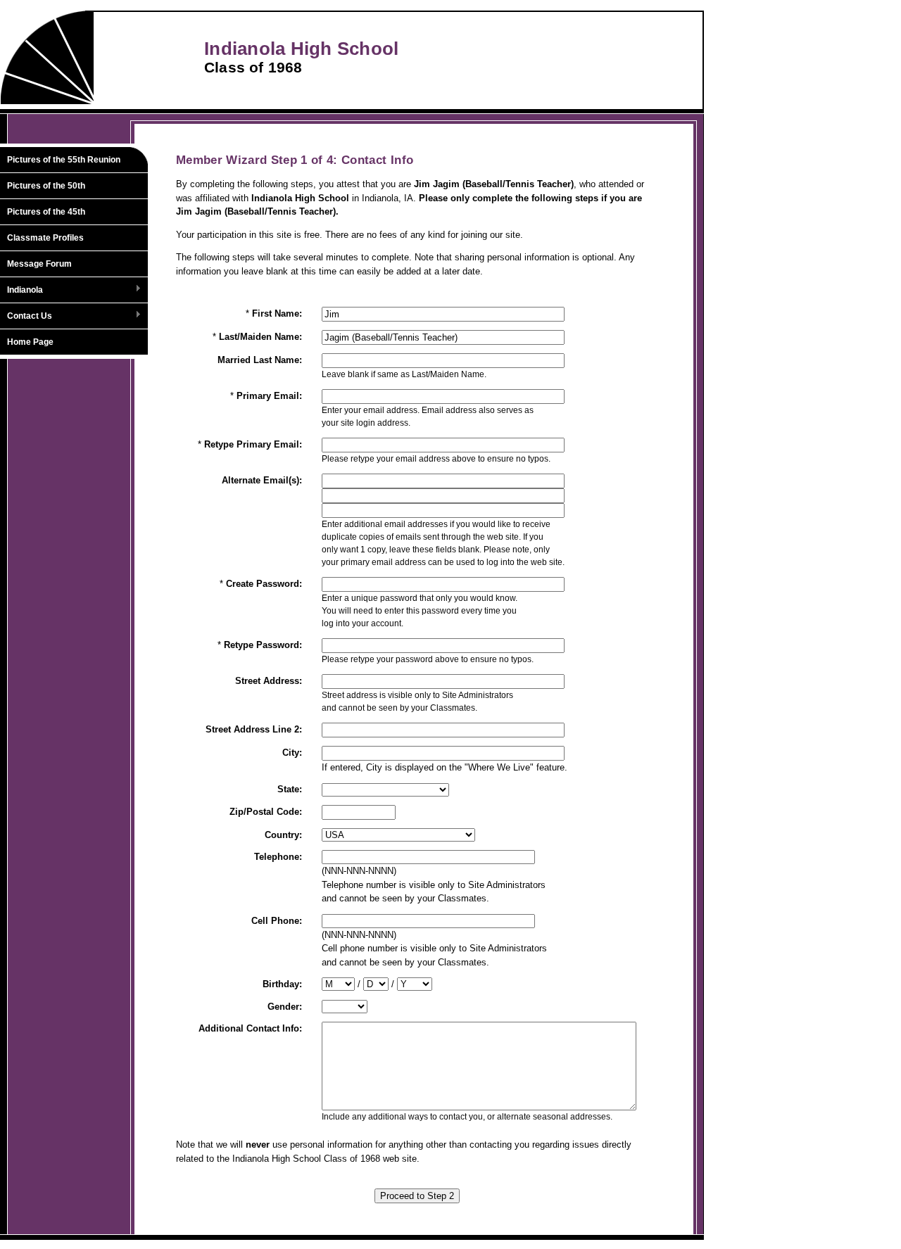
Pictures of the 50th (46, 186)
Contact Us (26, 316)
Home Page (30, 342)
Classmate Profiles (45, 238)
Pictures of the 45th (46, 212)
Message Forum (39, 264)
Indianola (21, 290)
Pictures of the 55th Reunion (63, 160)
